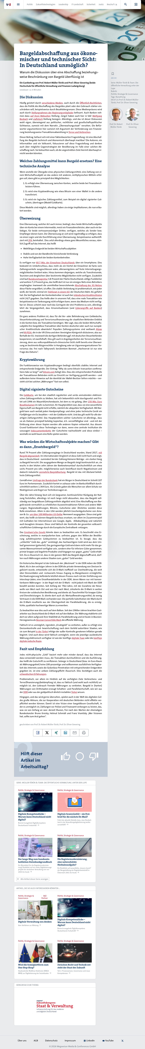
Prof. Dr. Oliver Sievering (69, 724)
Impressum (70, 1040)
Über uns (22, 1040)
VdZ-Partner (44, 897)
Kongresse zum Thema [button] (27, 985)
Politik (30, 4)
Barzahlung (120, 97)
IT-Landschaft (77, 4)
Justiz (101, 4)
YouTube (109, 1040)
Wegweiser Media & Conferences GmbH (76, 1046)
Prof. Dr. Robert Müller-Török (46, 724)
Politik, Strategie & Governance (124, 94)
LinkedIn (90, 1040)
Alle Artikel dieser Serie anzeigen (34, 879)
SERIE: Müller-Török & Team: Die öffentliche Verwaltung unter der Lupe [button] (51, 782)
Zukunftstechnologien (45, 4)
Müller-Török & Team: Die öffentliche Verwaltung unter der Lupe (125, 85)
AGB (36, 1040)
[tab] (55, 782)
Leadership (63, 4)
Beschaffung (112, 4)
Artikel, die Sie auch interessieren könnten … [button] (38, 888)
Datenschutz (51, 1040)
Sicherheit (91, 4)
